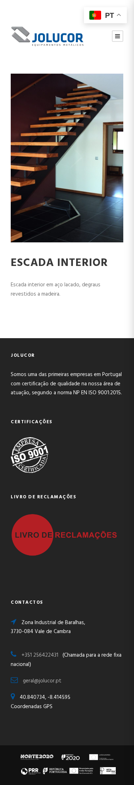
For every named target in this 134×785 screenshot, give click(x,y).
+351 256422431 (42, 655)
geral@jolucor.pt (42, 681)
